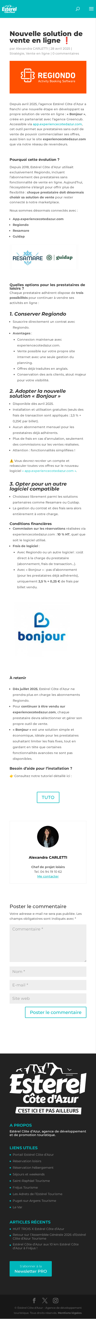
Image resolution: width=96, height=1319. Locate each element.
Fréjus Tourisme (25, 1187)
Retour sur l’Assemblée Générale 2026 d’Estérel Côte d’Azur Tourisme (49, 1236)
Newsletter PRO (31, 1269)
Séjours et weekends (29, 1174)
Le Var (17, 1207)
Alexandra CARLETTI (32, 49)
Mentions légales (69, 1313)
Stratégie (17, 53)
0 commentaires (65, 53)
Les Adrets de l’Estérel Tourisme (37, 1194)
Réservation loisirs (27, 1161)
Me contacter (48, 876)
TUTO (48, 797)
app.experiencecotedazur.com (57, 124)
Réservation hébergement (33, 1168)
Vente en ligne (38, 53)
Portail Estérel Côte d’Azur (33, 1155)
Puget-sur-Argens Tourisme (34, 1201)
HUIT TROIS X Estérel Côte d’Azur (38, 1229)
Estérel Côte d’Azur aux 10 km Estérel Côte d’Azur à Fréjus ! (46, 1246)
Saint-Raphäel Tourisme (31, 1181)
